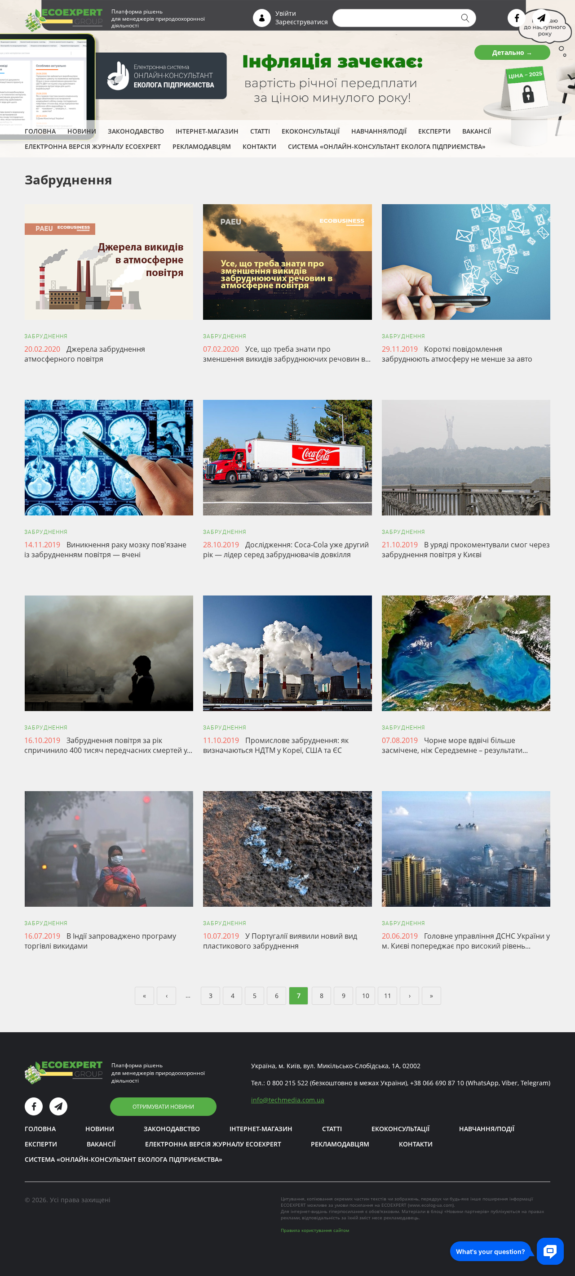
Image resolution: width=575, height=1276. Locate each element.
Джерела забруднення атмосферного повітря (84, 354)
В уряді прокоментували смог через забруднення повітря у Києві (466, 550)
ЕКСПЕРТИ (434, 131)
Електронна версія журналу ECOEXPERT (93, 146)
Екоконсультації (311, 131)
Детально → (512, 52)
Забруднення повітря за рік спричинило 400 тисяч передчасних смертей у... (108, 745)
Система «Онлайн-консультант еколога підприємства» (387, 146)
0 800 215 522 (287, 1083)
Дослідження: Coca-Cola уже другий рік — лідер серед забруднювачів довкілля (286, 550)
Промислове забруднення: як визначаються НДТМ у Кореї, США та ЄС (276, 745)
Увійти (285, 13)
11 (387, 995)
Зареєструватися (301, 22)
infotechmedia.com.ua (287, 1100)
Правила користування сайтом (315, 1230)
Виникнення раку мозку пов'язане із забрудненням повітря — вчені (105, 550)
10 (365, 995)
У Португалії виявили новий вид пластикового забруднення (280, 941)
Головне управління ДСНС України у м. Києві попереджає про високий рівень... (466, 941)
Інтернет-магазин (207, 131)
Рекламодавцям (201, 146)
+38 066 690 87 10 (437, 1083)
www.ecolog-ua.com (430, 1205)
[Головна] (63, 20)
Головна (40, 131)
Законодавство (136, 131)
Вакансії (476, 131)
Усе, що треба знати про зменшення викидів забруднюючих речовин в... (287, 354)
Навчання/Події (379, 131)
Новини (81, 131)
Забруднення (45, 336)
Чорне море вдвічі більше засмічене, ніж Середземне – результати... (455, 745)
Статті (260, 131)
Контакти (259, 146)
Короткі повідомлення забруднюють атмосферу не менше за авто (457, 354)
